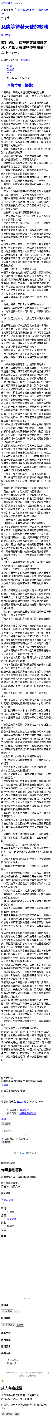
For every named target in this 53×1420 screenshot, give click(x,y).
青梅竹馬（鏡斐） (21, 85)
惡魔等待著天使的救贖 (24, 27)
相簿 (9, 66)
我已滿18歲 (7, 1414)
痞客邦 (20, 1101)
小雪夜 (4, 1085)
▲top (3, 1118)
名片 (9, 73)
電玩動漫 (24, 1110)
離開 (17, 1414)
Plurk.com (27, 1298)
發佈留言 (6, 1142)
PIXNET (13, 1372)
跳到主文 (6, 35)
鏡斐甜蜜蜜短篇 (27, 1113)
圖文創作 (25, 60)
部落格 (10, 69)
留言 (26, 1101)
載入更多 (6, 1124)
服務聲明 (32, 1376)
